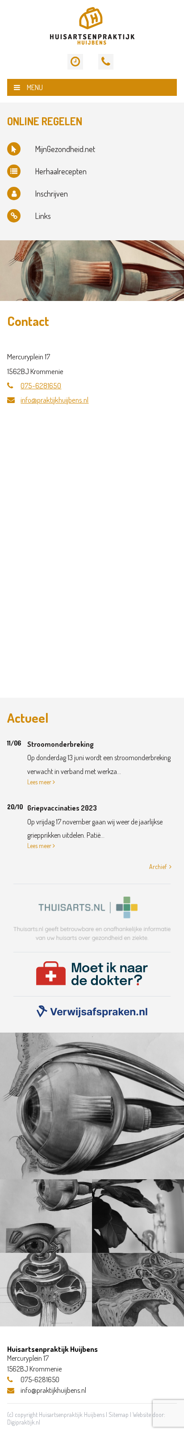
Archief (158, 866)
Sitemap (119, 1414)
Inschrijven (51, 193)
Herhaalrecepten (61, 171)
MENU (35, 87)
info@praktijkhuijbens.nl (54, 399)
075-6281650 (41, 385)
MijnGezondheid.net (65, 149)
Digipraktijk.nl (23, 1422)
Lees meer (39, 782)
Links (43, 216)
